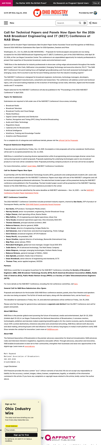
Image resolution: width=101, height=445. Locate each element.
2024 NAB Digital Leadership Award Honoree (43, 204)
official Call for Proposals (68, 140)
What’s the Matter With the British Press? (27, 3)
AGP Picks (6, 3)
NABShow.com (52, 329)
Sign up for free (21, 435)
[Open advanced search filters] (84, 23)
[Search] (80, 23)
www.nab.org (30, 346)
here (76, 284)
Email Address (11, 426)
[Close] (38, 402)
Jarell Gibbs (31, 166)
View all (96, 3)
